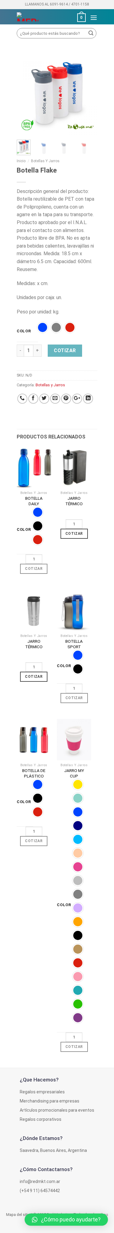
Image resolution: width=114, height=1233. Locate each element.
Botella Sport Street (74, 646)
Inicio (21, 161)
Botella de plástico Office (33, 776)
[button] (66, 1219)
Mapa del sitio (18, 1214)
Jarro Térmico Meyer (74, 503)
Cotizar (65, 350)
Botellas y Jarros (45, 161)
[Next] (88, 95)
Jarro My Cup (74, 773)
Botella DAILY (34, 501)
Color (24, 331)
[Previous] (25, 95)
